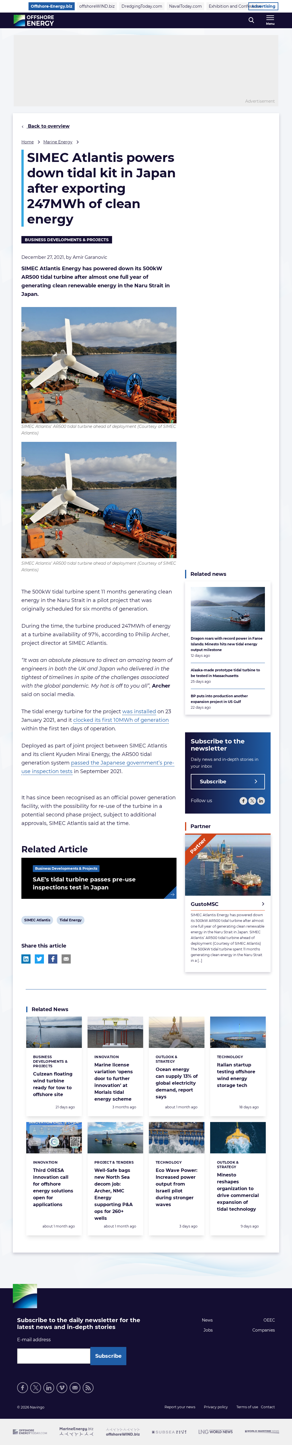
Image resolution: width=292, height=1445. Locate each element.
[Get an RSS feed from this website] (88, 1387)
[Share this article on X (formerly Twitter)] (39, 959)
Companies (263, 1330)
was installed (139, 711)
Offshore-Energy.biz (51, 6)
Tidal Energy (70, 921)
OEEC (269, 1320)
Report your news (180, 1407)
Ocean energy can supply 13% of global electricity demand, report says (177, 1083)
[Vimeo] (61, 1387)
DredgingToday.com (141, 6)
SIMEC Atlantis (37, 921)
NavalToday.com (185, 6)
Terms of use (247, 1407)
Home (27, 142)
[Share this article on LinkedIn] (26, 959)
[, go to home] (34, 20)
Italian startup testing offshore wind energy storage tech (236, 1075)
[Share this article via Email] (66, 959)
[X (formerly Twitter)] (252, 801)
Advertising (263, 6)
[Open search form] (251, 20)
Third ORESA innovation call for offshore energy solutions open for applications (53, 1187)
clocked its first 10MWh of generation (121, 720)
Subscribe (213, 782)
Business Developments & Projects (67, 239)
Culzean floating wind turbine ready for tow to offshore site (52, 1084)
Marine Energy (57, 142)
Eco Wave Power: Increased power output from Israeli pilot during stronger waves (176, 1187)
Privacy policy (216, 1407)
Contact (268, 1407)
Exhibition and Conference (235, 6)
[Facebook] (243, 801)
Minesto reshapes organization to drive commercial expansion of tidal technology (238, 1192)
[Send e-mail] (75, 1387)
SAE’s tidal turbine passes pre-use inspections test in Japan (84, 883)
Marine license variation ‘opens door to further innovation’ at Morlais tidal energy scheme (113, 1082)
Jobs (208, 1330)
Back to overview (48, 126)
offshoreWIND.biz (97, 6)
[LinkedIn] (261, 801)
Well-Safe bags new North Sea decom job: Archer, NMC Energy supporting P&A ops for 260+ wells (113, 1194)
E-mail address (34, 1339)
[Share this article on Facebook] (52, 959)
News (207, 1320)
